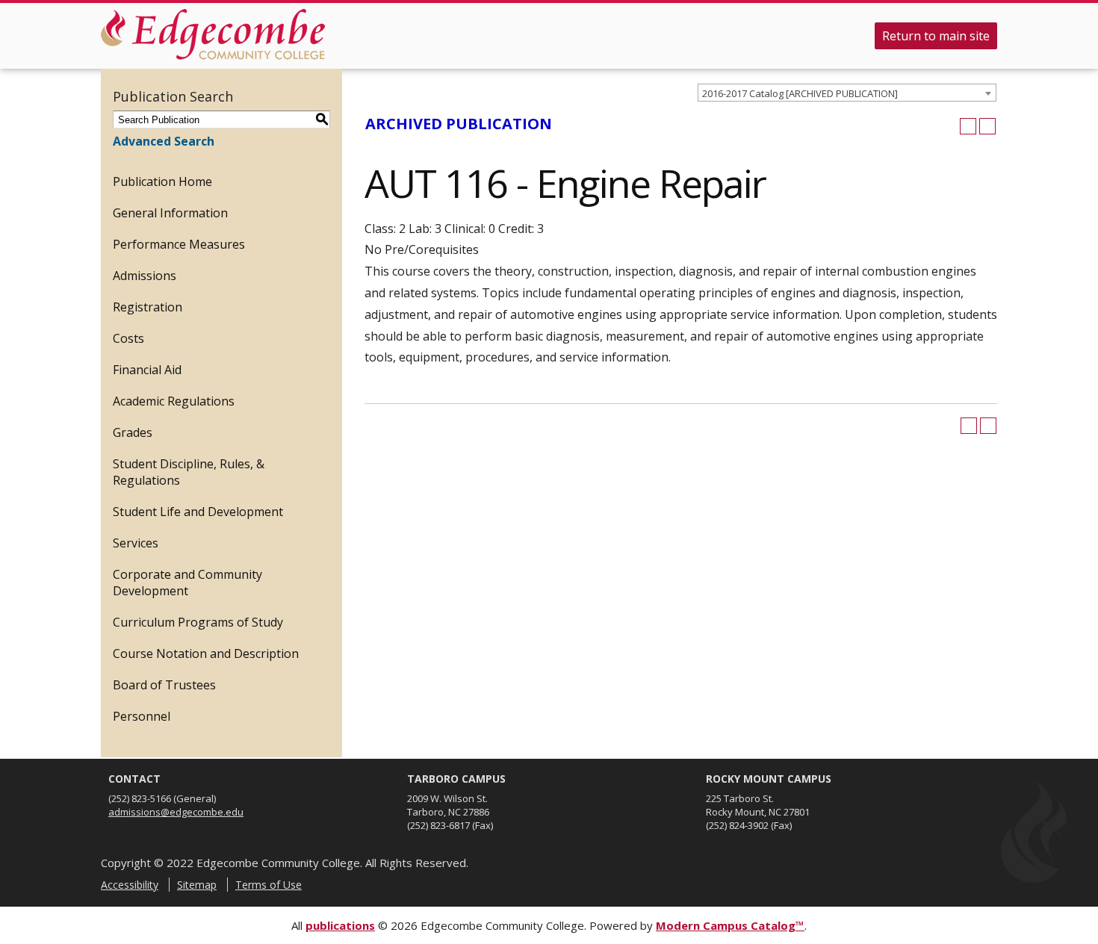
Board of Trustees (164, 685)
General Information (170, 213)
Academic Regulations (174, 401)
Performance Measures (179, 244)
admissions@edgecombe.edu (176, 812)
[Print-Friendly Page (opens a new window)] (968, 126)
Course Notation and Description (206, 653)
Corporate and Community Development (187, 582)
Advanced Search (163, 141)
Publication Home (162, 181)
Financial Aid (147, 369)
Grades (132, 432)
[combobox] (847, 93)
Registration (147, 307)
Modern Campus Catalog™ (730, 925)
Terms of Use (268, 885)
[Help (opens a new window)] (987, 126)
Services (135, 543)
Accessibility (129, 885)
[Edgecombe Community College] (213, 34)
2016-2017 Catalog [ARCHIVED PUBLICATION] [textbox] (800, 93)
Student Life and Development (198, 511)
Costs (128, 338)
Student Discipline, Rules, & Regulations (188, 472)
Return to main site (936, 36)
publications (340, 925)
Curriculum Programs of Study (198, 622)
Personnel (141, 716)
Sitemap (197, 885)
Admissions (144, 275)
